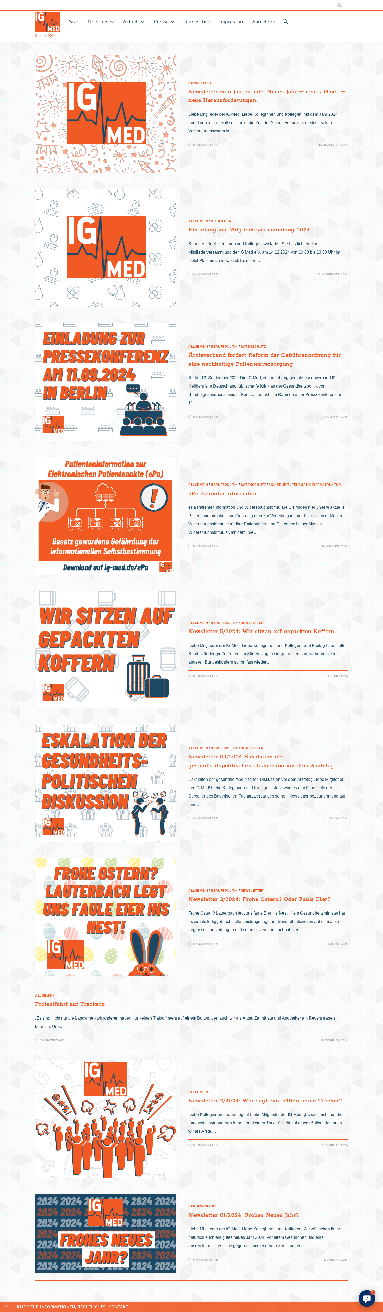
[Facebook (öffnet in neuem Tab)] (339, 5)
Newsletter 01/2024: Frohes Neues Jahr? (243, 1215)
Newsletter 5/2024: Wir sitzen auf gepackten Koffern (261, 631)
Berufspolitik (224, 346)
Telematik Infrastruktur (316, 485)
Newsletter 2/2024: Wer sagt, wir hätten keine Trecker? (265, 1101)
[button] (367, 1298)
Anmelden (263, 21)
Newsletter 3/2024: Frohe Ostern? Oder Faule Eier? (259, 899)
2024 (52, 36)
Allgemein (198, 221)
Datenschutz (253, 346)
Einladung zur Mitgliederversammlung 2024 (249, 230)
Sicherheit (279, 485)
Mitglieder (221, 221)
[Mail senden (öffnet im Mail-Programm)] (345, 5)
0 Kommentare (205, 144)
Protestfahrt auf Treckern (70, 1004)
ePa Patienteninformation (223, 493)
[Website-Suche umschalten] (285, 22)
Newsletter (199, 83)
